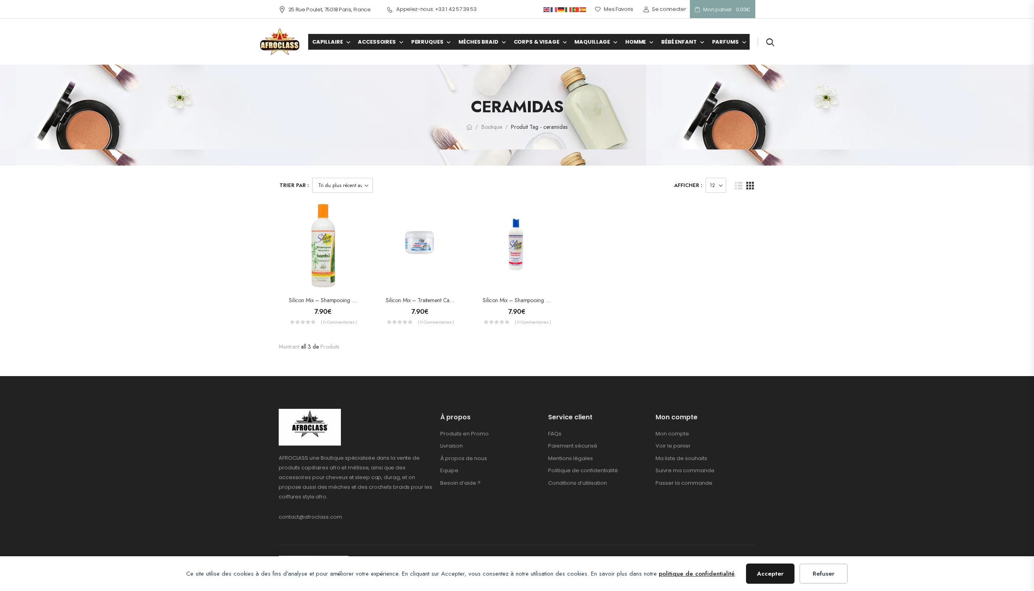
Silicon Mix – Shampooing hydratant (525, 300)
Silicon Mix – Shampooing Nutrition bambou (340, 300)
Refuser (823, 573)
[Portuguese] (576, 9)
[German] (561, 9)
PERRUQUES (427, 42)
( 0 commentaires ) (339, 322)
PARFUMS (725, 42)
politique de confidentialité (697, 573)
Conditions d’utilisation (577, 483)
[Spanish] (583, 9)
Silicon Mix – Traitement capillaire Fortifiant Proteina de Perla (457, 300)
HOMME (635, 42)
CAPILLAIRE (327, 42)
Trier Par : (294, 185)
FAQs (554, 433)
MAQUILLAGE (592, 42)
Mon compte (672, 433)
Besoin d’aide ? (460, 483)
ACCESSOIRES (376, 42)
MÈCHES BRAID (478, 42)
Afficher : (688, 185)
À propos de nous (463, 458)
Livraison (451, 446)
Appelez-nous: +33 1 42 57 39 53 (436, 9)
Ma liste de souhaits (681, 458)
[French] (554, 9)
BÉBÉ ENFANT (678, 42)
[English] (547, 9)
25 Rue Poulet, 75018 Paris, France (329, 9)
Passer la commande (684, 483)
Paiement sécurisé (572, 446)
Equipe (449, 470)
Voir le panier (673, 446)
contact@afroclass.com (310, 517)
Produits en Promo (464, 433)
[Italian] (568, 9)
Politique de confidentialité (583, 470)
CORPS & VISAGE (536, 42)
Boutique (491, 127)
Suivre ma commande (685, 470)
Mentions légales (570, 458)
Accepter (770, 573)
